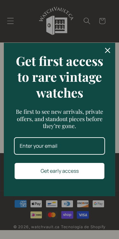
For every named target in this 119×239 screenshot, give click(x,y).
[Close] (107, 50)
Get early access (60, 170)
